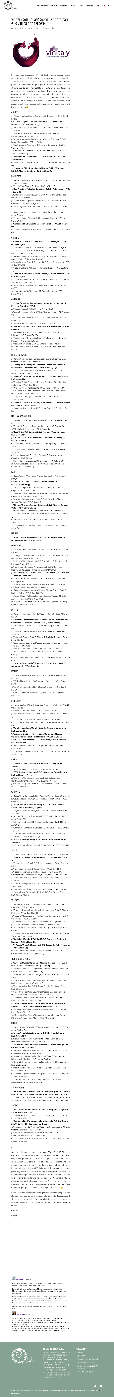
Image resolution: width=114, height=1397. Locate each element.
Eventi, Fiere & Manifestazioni (44, 28)
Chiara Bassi (18, 28)
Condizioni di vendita (85, 1362)
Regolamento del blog (86, 1372)
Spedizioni (81, 1356)
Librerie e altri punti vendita (88, 1359)
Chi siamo (81, 1352)
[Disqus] (40, 1245)
